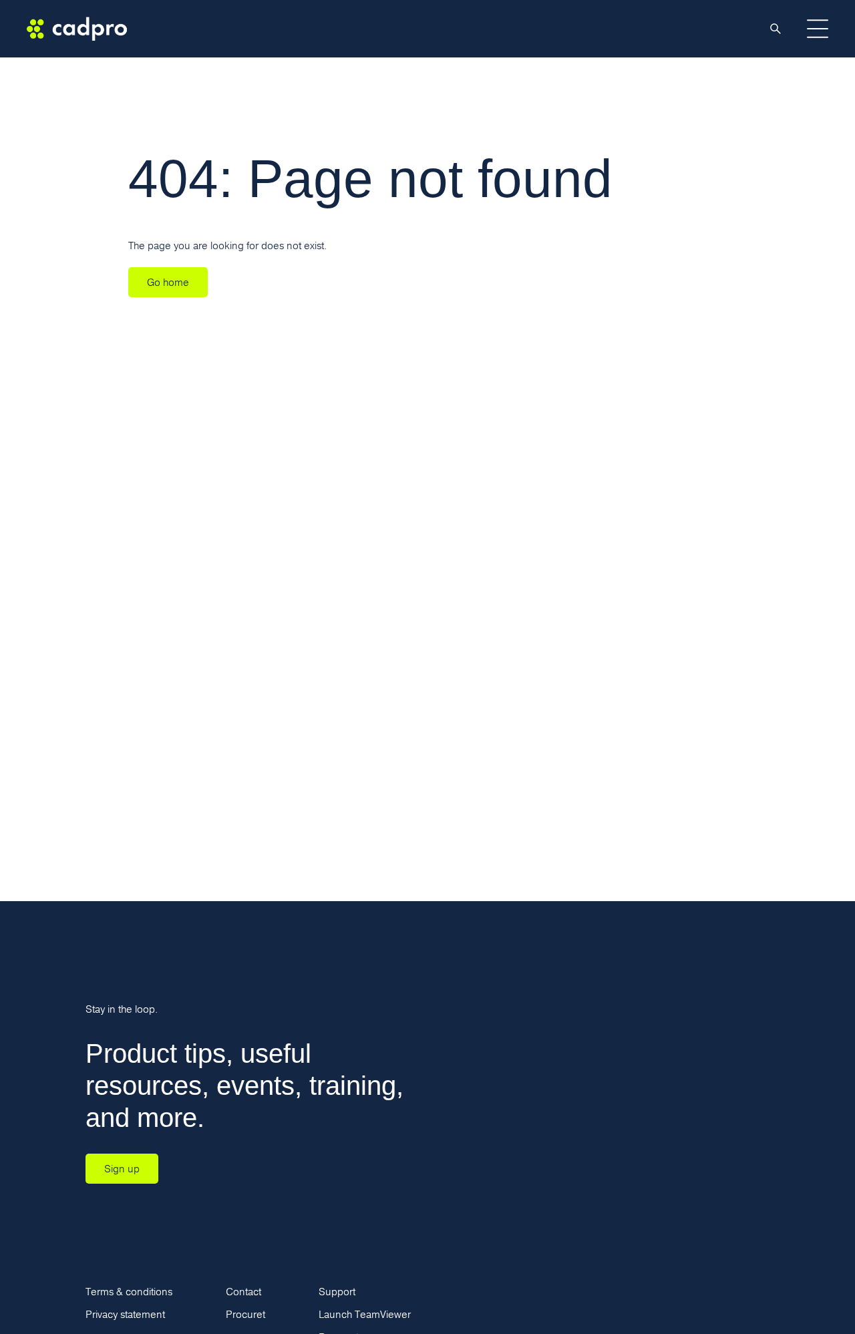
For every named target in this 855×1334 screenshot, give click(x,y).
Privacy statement (125, 1314)
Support (337, 1291)
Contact (243, 1291)
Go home (168, 282)
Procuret (245, 1314)
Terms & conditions (129, 1291)
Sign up (122, 1168)
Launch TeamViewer (365, 1314)
